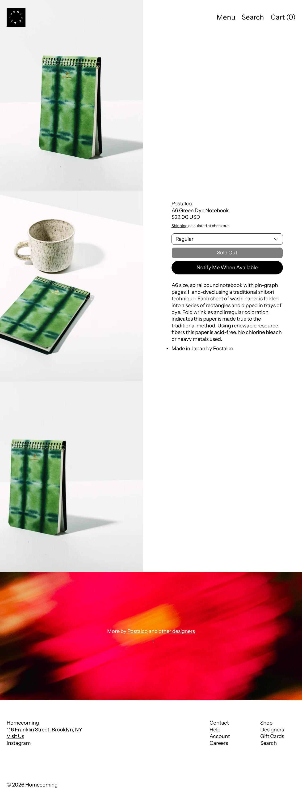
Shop (266, 723)
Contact (219, 723)
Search (268, 743)
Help (215, 729)
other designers (177, 631)
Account (220, 736)
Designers (272, 729)
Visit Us (15, 736)
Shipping (180, 225)
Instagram (19, 743)
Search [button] (253, 17)
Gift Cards (272, 736)
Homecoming (41, 785)
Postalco (182, 203)
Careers (219, 743)
